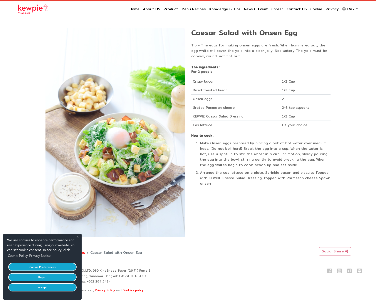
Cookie (316, 9)
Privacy (332, 9)
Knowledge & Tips (224, 9)
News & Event (256, 9)
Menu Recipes (193, 9)
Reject (42, 277)
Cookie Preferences (42, 267)
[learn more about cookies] (52, 256)
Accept (42, 287)
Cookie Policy (18, 255)
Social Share (333, 251)
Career (277, 9)
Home (134, 9)
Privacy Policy (105, 290)
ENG (351, 9)
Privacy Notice (39, 255)
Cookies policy (133, 290)
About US (151, 9)
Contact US (297, 9)
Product (171, 9)
